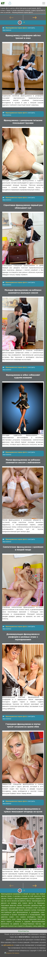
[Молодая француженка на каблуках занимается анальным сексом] (22, 323)
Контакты (23, 931)
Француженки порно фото (16, 28)
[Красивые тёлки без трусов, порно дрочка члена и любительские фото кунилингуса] (3, 3)
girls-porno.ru (8, 945)
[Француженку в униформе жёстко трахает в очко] (22, 69)
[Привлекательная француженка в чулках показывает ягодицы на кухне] (22, 842)
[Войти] (10, 3)
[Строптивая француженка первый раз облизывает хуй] (22, 238)
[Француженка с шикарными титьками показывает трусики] (22, 154)
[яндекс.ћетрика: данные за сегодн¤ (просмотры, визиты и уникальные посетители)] (11, 953)
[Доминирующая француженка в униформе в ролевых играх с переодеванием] (22, 670)
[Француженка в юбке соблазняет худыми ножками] (22, 408)
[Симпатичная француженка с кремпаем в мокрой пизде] (22, 580)
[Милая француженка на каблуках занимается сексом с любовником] (22, 493)
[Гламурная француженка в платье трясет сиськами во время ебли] (22, 757)
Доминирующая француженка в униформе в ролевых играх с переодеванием (23, 637)
